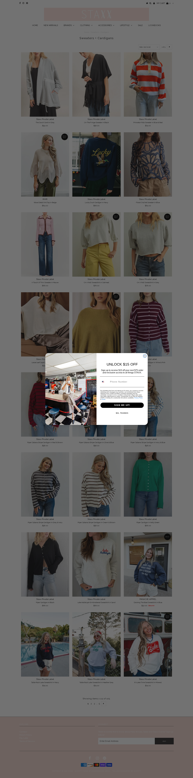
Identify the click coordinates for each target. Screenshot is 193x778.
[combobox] (105, 381)
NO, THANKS (122, 413)
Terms (103, 399)
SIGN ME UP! (122, 405)
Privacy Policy (138, 398)
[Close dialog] (144, 356)
